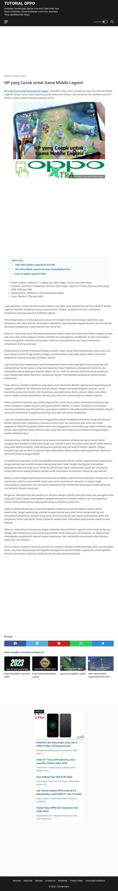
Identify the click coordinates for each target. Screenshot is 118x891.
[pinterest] (59, 643)
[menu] (7, 21)
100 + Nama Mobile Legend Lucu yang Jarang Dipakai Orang (42, 269)
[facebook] (15, 643)
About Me (28, 881)
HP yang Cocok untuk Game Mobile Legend (26, 91)
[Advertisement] (59, 51)
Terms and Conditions (95, 881)
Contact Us (50, 881)
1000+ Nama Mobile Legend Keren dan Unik (35, 265)
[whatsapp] (81, 643)
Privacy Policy (76, 881)
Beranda (17, 881)
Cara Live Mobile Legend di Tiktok (30, 274)
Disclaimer (62, 881)
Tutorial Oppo (19, 3)
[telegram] (103, 643)
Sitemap (38, 881)
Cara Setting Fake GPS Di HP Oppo (54, 777)
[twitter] (37, 643)
